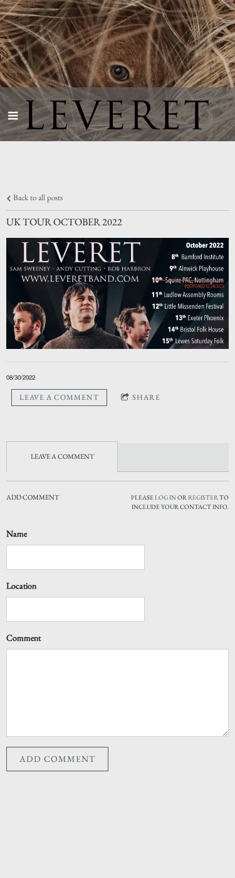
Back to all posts (37, 197)
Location (21, 585)
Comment (23, 637)
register (203, 497)
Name (16, 533)
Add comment (57, 758)
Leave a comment (59, 397)
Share (146, 397)
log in (165, 497)
